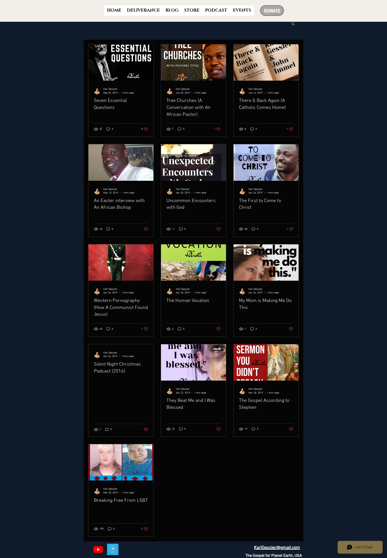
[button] (293, 24)
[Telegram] (112, 549)
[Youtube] (98, 549)
